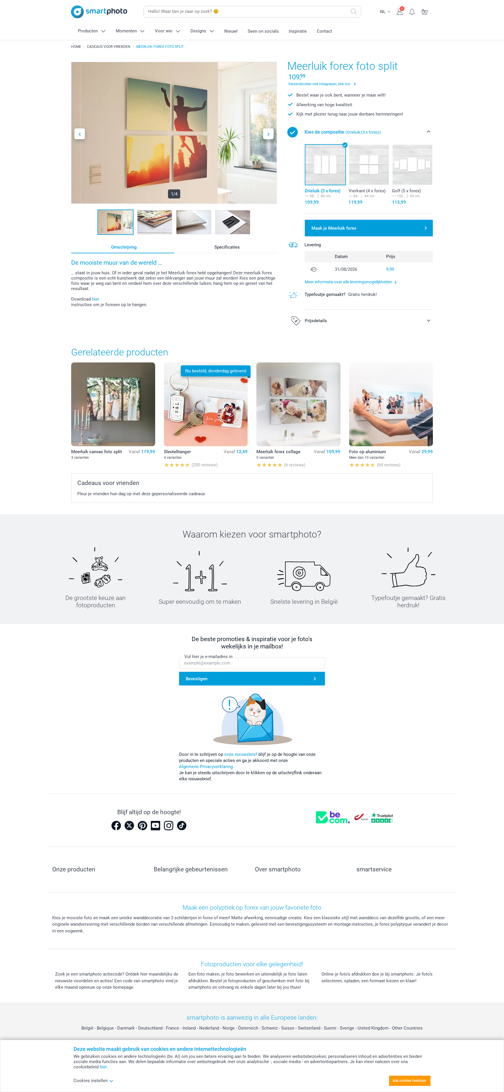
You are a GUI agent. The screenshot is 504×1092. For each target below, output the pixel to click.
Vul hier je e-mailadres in (208, 656)
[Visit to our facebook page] (116, 825)
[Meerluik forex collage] (298, 404)
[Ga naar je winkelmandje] (425, 11)
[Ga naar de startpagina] (99, 11)
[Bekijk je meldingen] (412, 11)
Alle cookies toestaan (409, 1081)
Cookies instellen (91, 1080)
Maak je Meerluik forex (334, 228)
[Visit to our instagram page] (168, 825)
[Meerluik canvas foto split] (113, 404)
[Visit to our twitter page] (129, 825)
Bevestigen (196, 678)
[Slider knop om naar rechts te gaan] (268, 133)
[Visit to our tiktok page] (182, 825)
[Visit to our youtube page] (155, 825)
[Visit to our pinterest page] (142, 825)
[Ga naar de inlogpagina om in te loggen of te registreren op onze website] (399, 11)
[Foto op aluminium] (391, 404)
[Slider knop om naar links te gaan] (79, 133)
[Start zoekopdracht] (353, 11)
